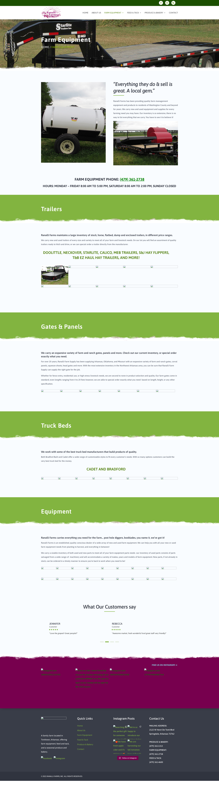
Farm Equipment (112, 13)
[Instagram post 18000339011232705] (58, 685)
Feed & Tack (133, 13)
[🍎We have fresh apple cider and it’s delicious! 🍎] (120, 747)
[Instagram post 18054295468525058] (127, 685)
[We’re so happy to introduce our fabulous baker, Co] (135, 732)
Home (85, 13)
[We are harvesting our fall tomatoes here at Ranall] (135, 747)
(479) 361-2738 (132, 179)
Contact (173, 13)
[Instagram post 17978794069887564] (161, 685)
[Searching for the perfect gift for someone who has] (120, 732)
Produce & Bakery (154, 13)
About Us (96, 13)
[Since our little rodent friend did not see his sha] (92, 685)
